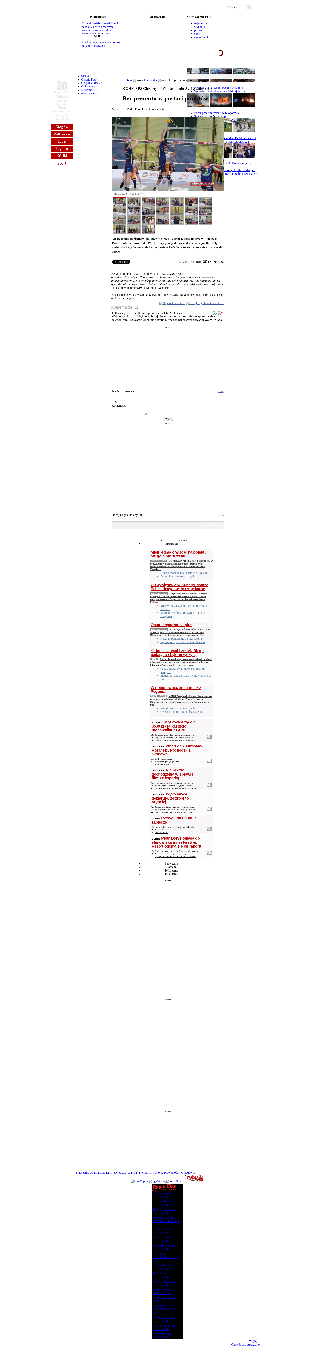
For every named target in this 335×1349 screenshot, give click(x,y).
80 (209, 736)
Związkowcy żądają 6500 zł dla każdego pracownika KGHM (173, 726)
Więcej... (254, 1341)
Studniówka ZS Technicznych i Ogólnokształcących (226, 173)
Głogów (61, 127)
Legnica (62, 149)
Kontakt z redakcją (125, 1172)
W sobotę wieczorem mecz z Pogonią (176, 690)
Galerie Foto (89, 79)
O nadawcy (188, 1172)
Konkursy (145, 1172)
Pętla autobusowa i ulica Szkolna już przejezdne (96, 32)
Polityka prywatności (166, 1172)
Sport (61, 163)
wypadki (199, 26)
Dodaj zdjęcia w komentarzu (206, 303)
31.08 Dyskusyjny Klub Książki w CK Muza (157, 38)
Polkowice (62, 134)
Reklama (86, 90)
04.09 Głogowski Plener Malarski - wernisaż (157, 41)
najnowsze (200, 23)
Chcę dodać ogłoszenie (245, 1344)
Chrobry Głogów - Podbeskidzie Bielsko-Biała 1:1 (225, 138)
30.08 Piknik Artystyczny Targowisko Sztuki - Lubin (157, 26)
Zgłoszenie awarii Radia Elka (94, 1172)
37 (209, 852)
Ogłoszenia (88, 86)
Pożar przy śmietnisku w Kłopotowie (217, 113)
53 (209, 760)
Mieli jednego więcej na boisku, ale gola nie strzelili (101, 44)
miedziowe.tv (89, 93)
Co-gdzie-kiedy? (91, 83)
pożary (198, 30)
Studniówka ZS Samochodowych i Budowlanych (224, 170)
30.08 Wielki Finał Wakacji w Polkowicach (157, 20)
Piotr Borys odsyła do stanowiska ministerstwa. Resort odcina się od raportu (177, 842)
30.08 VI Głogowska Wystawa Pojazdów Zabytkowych (157, 23)
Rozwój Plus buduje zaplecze (174, 820)
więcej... (250, 67)
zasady (221, 391)
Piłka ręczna (159, 593)
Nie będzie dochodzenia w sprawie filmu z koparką (172, 774)
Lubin (62, 141)
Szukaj (85, 76)
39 (209, 828)
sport (197, 33)
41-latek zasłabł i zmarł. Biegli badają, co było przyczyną (100, 25)
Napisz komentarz (174, 303)
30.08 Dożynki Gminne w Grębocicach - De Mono (156, 29)
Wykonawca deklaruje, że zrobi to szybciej (170, 798)
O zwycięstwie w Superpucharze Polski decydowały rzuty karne (179, 587)
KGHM (62, 156)
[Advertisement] (167, 356)
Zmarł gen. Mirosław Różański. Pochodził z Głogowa (177, 750)
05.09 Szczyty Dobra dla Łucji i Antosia (157, 45)
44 (209, 808)
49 (209, 784)
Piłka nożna (158, 560)
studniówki (201, 37)
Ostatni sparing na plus (171, 625)
